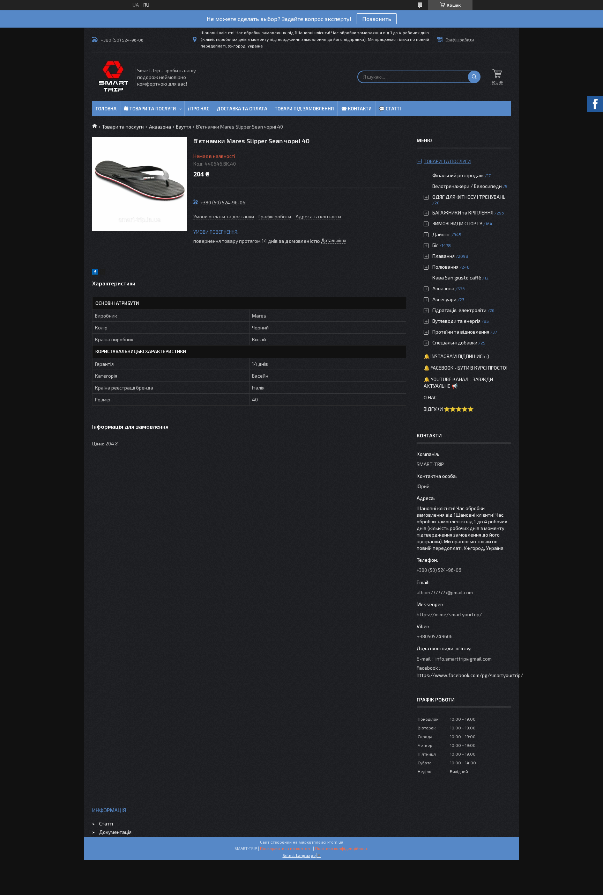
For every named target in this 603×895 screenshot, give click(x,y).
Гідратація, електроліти (459, 310)
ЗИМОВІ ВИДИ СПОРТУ (457, 223)
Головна (106, 108)
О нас (430, 397)
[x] (102, 273)
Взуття (183, 127)
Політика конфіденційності (341, 848)
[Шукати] (474, 77)
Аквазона (160, 127)
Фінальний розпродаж (458, 175)
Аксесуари (444, 299)
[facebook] (95, 273)
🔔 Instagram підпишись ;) (456, 356)
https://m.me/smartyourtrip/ (449, 614)
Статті (106, 824)
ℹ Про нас (198, 108)
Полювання (445, 267)
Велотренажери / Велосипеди (467, 186)
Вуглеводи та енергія (456, 321)
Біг (435, 245)
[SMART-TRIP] (113, 76)
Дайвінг (441, 234)
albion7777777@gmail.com (445, 592)
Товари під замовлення (304, 108)
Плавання (443, 256)
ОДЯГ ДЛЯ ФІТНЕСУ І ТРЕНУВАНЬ (469, 197)
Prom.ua (335, 841)
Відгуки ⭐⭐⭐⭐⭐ (449, 409)
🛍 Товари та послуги (150, 108)
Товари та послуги (123, 127)
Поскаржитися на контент (286, 848)
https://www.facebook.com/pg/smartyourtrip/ (470, 675)
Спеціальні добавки (454, 342)
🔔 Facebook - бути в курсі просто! (465, 368)
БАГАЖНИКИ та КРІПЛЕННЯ (462, 213)
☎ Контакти (356, 108)
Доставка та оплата (242, 108)
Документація (115, 832)
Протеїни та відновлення (460, 332)
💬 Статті (390, 108)
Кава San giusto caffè (456, 278)
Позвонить (376, 18)
